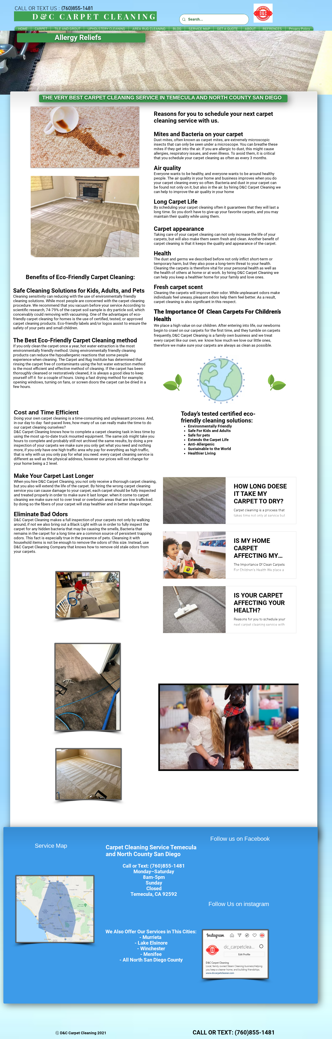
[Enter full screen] (133, 161)
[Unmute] (44, 161)
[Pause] (37, 161)
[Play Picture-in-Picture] (125, 161)
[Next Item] (289, 727)
